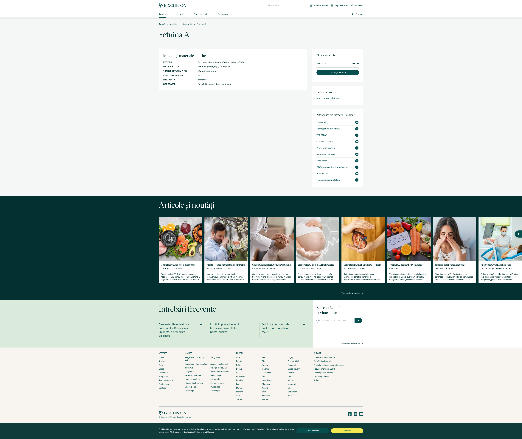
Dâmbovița (240, 376)
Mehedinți (292, 384)
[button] (337, 72)
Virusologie (215, 391)
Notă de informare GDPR (324, 369)
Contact (359, 14)
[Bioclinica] (172, 5)
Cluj (238, 373)
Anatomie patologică (219, 364)
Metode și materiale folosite (328, 98)
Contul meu (164, 384)
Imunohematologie (193, 379)
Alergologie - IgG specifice (196, 364)
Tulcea (239, 399)
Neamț (265, 388)
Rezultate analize (166, 380)
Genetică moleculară (194, 375)
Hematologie (215, 375)
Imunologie (215, 379)
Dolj (263, 376)
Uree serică (321, 161)
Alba (238, 357)
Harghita (239, 380)
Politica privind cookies (323, 373)
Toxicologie (189, 391)
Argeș (290, 357)
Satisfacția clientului (322, 361)
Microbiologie (190, 387)
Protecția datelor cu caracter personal (330, 365)
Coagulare (189, 372)
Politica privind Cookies (204, 432)
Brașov (265, 365)
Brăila (238, 365)
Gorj (289, 376)
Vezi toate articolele (351, 293)
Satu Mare (292, 392)
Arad (264, 357)
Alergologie (215, 357)
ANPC (316, 380)
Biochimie (187, 24)
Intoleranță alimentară (194, 383)
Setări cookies (313, 431)
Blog (161, 365)
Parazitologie (215, 387)
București (292, 365)
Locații (161, 369)
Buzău (239, 369)
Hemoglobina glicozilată (328, 129)
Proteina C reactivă (325, 148)
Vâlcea (265, 399)
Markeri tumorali (217, 383)
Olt (289, 388)
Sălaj (264, 392)
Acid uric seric (323, 173)
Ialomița (291, 380)
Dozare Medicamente (219, 372)
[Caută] (358, 320)
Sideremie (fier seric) (326, 154)
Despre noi (163, 373)
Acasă (162, 24)
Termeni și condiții (321, 376)
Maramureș (267, 384)
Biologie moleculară (218, 368)
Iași (237, 384)
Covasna (292, 373)
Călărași (265, 369)
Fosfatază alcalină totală (328, 180)
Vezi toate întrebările (350, 343)
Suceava (266, 395)
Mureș (239, 388)
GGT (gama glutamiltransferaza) (332, 167)
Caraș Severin (294, 369)
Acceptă (347, 431)
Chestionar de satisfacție (324, 357)
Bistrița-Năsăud (294, 361)
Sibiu (238, 395)
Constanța (266, 373)
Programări (163, 376)
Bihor (264, 361)
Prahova (239, 392)
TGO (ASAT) (322, 122)
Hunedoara (267, 380)
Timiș (290, 395)
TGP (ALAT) (321, 135)
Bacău (239, 361)
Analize (173, 24)
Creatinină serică (324, 141)
